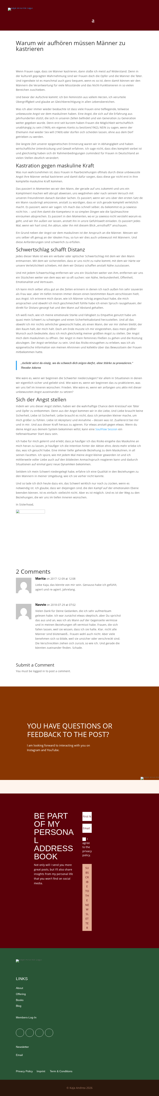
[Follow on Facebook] (30, 1033)
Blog (18, 1005)
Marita (40, 578)
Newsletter (22, 1046)
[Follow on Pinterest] (39, 1033)
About (19, 988)
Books (19, 1000)
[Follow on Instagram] (20, 1033)
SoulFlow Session (106, 429)
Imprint (41, 1071)
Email (19, 1055)
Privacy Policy (24, 1071)
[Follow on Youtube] (49, 1033)
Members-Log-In (26, 1017)
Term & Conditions (60, 1071)
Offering (21, 994)
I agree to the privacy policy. (87, 847)
